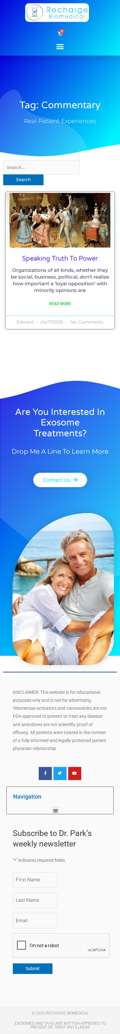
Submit (33, 968)
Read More (60, 304)
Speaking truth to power (60, 259)
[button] (60, 46)
